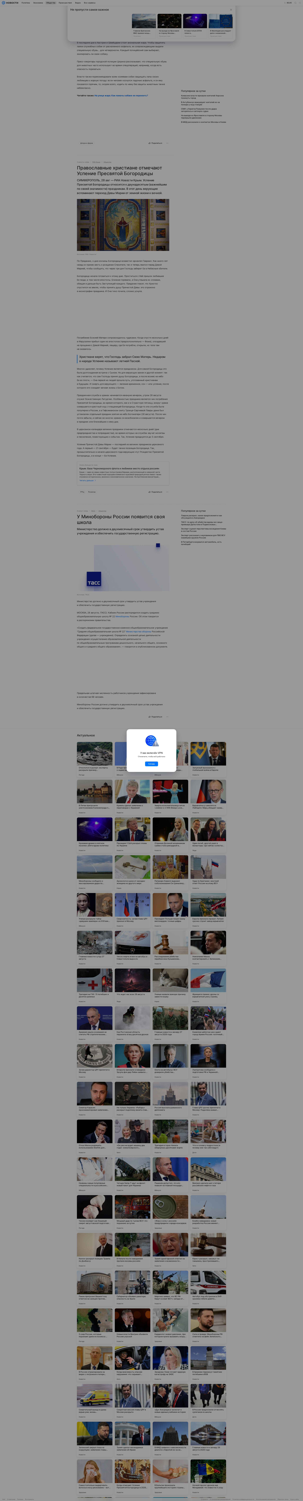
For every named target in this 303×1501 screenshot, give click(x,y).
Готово (151, 764)
